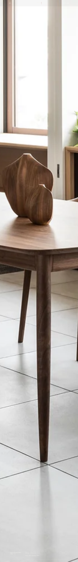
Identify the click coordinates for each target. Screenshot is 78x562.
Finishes (26, 555)
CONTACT (64, 3)
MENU (10, 3)
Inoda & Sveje (27, 553)
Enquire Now (63, 552)
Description (34, 555)
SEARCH (68, 3)
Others (38, 555)
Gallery (30, 555)
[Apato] (39, 3)
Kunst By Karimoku (33, 553)
